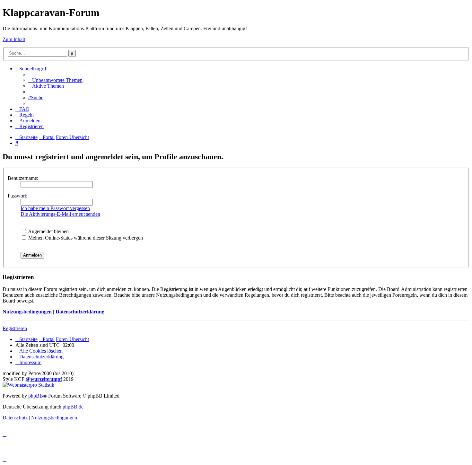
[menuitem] (55, 80)
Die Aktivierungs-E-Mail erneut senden (60, 214)
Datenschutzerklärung (80, 311)
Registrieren (15, 328)
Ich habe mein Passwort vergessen (55, 208)
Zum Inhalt (14, 39)
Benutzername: (23, 178)
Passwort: (17, 195)
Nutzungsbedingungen (27, 311)
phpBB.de (73, 406)
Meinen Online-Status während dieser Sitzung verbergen (85, 238)
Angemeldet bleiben (48, 231)
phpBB (35, 396)
